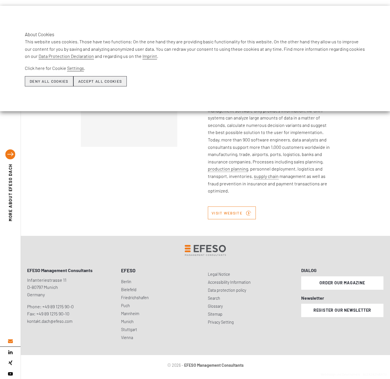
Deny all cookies (49, 81)
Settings (75, 68)
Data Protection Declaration (66, 56)
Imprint (149, 56)
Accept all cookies (100, 81)
